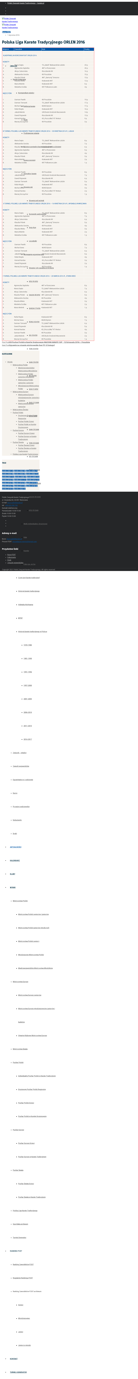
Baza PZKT (6, 32)
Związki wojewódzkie (15, 563)
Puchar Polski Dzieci (26, 421)
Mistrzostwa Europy (20, 392)
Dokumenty (11, 557)
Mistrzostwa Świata (20, 410)
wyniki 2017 (20, 486)
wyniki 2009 (33, 477)
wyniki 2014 (20, 483)
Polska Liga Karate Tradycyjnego (25, 454)
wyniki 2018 (32, 486)
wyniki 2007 (8, 477)
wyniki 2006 (32, 474)
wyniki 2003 (32, 471)
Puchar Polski (18, 413)
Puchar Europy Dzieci (26, 433)
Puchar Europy (18, 430)
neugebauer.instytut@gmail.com (24, 542)
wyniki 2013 (8, 483)
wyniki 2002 (20, 471)
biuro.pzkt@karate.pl (15, 503)
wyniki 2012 (33, 480)
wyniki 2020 (20, 489)
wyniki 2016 (8, 486)
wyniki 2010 (8, 480)
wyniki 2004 (8, 474)
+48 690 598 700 (11, 505)
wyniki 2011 (20, 480)
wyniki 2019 (8, 489)
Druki (9, 560)
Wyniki (10, 362)
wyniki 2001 (8, 471)
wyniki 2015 (32, 483)
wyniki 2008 (21, 477)
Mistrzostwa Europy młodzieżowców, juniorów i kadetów (28, 398)
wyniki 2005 (20, 474)
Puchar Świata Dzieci (26, 445)
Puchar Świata (18, 442)
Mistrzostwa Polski (20, 365)
